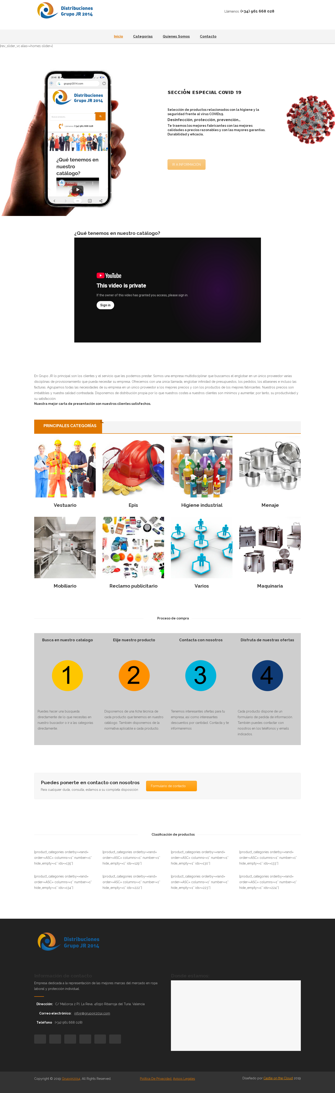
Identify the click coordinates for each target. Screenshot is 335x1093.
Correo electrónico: (55, 1013)
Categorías (143, 36)
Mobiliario (65, 586)
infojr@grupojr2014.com (92, 1013)
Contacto (208, 36)
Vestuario (65, 505)
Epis (133, 505)
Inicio (118, 36)
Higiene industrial (201, 505)
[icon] (40, 1039)
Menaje (270, 505)
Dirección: (44, 1004)
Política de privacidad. (156, 1078)
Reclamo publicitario (133, 586)
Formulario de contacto (168, 786)
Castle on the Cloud (278, 1078)
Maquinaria (270, 586)
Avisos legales (184, 1078)
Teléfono (44, 1022)
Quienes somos (176, 36)
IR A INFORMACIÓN (186, 164)
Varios (202, 586)
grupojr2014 (71, 1078)
